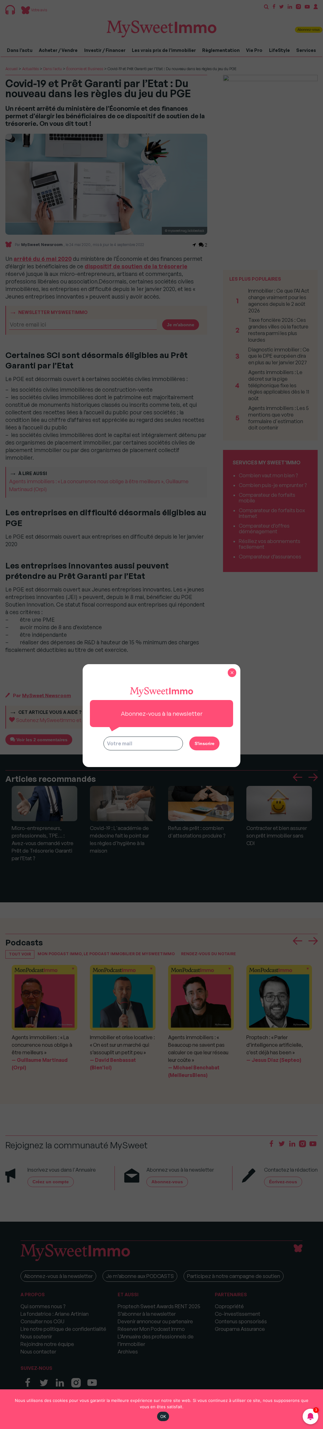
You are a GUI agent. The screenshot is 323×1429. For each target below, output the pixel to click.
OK (163, 1416)
